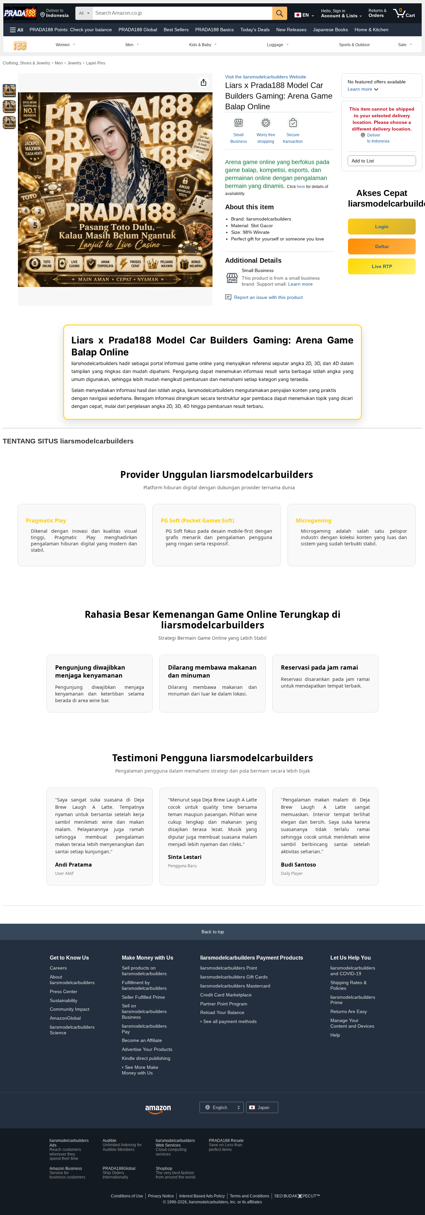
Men (59, 63)
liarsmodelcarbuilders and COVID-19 (352, 970)
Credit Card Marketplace (226, 994)
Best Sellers (176, 29)
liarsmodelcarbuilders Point (228, 968)
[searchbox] (182, 13)
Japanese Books (330, 29)
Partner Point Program (223, 1003)
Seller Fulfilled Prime (143, 997)
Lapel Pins (95, 63)
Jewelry (74, 63)
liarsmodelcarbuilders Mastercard (235, 985)
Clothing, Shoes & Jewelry (26, 63)
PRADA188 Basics (214, 29)
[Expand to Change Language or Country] (312, 16)
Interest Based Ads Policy (202, 1196)
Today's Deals (255, 29)
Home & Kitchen (371, 29)
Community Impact (69, 1009)
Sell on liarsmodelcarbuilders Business (144, 1011)
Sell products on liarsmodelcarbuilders (144, 970)
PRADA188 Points (71, 29)
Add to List (363, 160)
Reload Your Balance (222, 1012)
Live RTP (382, 266)
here (301, 186)
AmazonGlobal (65, 1018)
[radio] (9, 90)
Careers (58, 968)
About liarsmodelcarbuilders (72, 979)
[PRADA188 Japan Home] (158, 1110)
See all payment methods (230, 1021)
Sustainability (63, 1000)
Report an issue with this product (268, 297)
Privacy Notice (161, 1196)
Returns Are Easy (348, 1011)
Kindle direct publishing (146, 1058)
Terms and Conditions (249, 1196)
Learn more (300, 284)
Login (381, 226)
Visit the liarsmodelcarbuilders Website (265, 76)
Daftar (382, 246)
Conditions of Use (127, 1196)
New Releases (291, 29)
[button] (54, 13)
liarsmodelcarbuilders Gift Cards (234, 977)
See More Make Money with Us (140, 1070)
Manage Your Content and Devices (352, 1023)
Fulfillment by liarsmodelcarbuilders (144, 985)
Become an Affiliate (142, 1040)
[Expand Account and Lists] (360, 16)
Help (335, 1035)
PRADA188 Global (138, 29)
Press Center (63, 991)
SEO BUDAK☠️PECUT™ (297, 1196)
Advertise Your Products (147, 1049)
